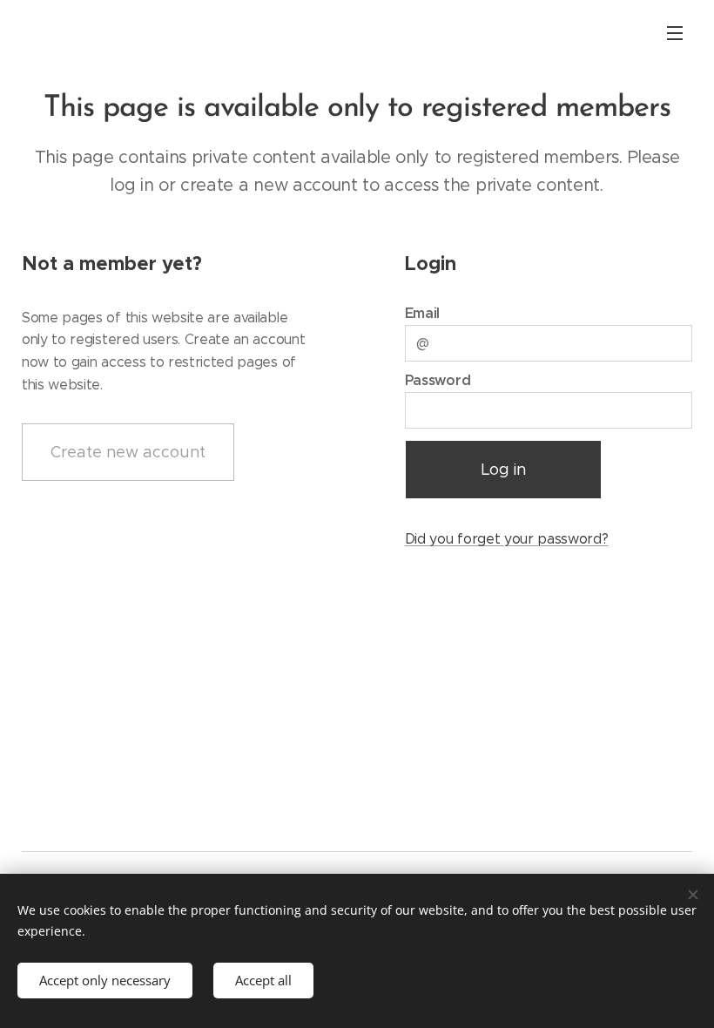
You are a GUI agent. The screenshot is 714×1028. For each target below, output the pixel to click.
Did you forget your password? (507, 539)
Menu (674, 32)
